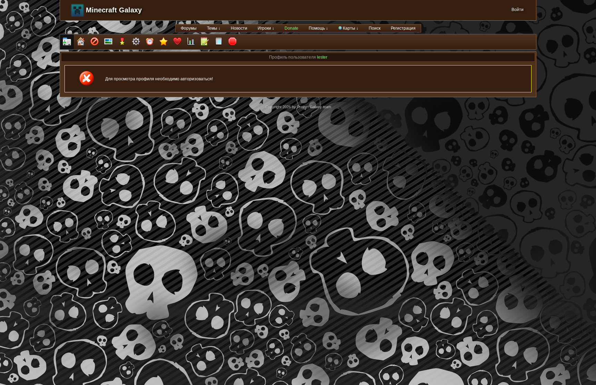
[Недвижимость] (81, 41)
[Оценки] (163, 41)
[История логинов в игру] (205, 41)
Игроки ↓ (266, 28)
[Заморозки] (150, 41)
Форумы (189, 28)
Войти (517, 9)
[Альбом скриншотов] (108, 41)
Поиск (374, 28)
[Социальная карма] (191, 41)
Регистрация (403, 28)
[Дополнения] (136, 41)
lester (322, 57)
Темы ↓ (213, 28)
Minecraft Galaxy (114, 10)
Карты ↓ (350, 28)
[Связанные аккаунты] (177, 41)
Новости (239, 28)
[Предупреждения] (232, 41)
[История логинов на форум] (219, 41)
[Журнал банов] (94, 41)
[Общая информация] (67, 41)
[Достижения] (122, 41)
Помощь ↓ (318, 28)
